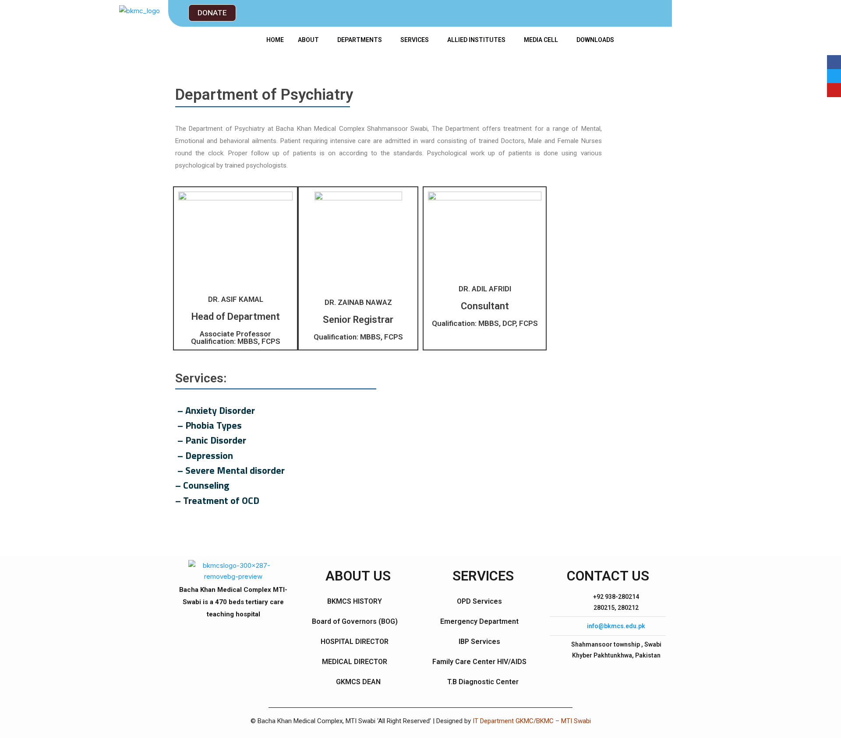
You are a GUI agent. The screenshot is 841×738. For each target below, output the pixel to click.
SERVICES (414, 39)
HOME (275, 39)
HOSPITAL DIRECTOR (355, 641)
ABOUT (308, 39)
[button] (212, 12)
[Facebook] (834, 62)
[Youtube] (834, 90)
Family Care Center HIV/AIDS (479, 662)
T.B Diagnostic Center (483, 682)
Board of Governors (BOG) (355, 621)
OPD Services (479, 601)
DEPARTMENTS (359, 39)
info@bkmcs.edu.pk (616, 626)
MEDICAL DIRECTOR (354, 662)
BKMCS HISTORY (354, 601)
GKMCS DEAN (358, 682)
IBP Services (479, 641)
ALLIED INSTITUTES (476, 39)
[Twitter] (834, 76)
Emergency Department (479, 621)
